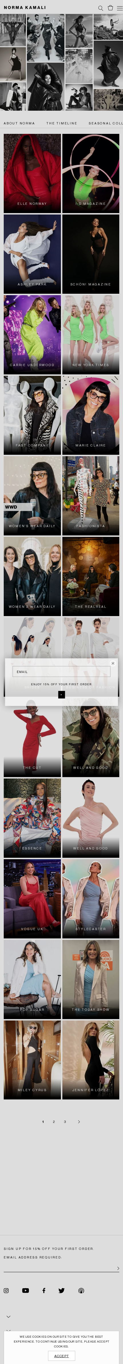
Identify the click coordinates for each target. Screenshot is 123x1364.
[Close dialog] (113, 663)
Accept (61, 1356)
